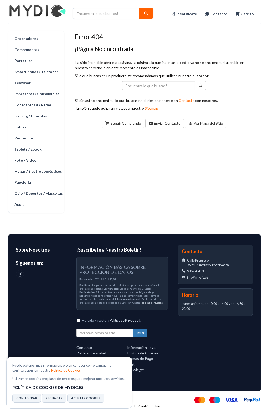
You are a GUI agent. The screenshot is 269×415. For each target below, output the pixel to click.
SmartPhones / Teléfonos (36, 71)
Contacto (218, 14)
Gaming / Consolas (30, 116)
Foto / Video (25, 160)
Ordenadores (26, 38)
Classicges (136, 369)
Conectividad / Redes (33, 105)
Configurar (26, 398)
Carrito (247, 14)
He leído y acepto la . (111, 320)
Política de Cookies (66, 370)
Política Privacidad (91, 353)
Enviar (140, 333)
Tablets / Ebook (28, 149)
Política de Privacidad (152, 302)
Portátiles (23, 60)
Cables (20, 127)
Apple (19, 204)
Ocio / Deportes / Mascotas (37, 193)
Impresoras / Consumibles (36, 94)
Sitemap (151, 108)
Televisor (22, 83)
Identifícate (186, 14)
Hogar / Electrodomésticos (37, 171)
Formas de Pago (140, 358)
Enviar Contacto (166, 123)
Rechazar (54, 398)
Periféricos (24, 138)
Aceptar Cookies (85, 398)
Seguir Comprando (125, 123)
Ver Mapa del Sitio (208, 123)
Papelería (22, 182)
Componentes (26, 49)
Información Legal (141, 347)
